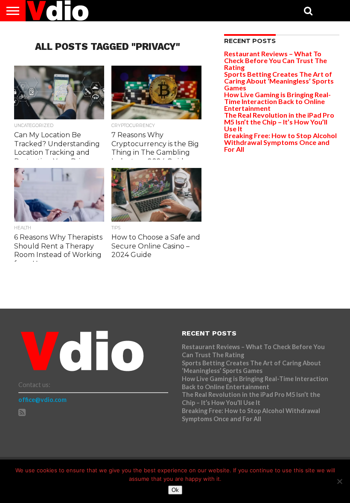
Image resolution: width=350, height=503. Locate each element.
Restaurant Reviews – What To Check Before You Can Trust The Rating (275, 60)
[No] (339, 481)
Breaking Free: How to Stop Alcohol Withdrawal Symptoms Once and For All (280, 142)
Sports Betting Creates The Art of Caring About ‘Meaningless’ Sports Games (279, 81)
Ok (175, 490)
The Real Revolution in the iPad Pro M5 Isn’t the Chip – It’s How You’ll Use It (279, 122)
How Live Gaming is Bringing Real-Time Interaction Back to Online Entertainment (277, 101)
